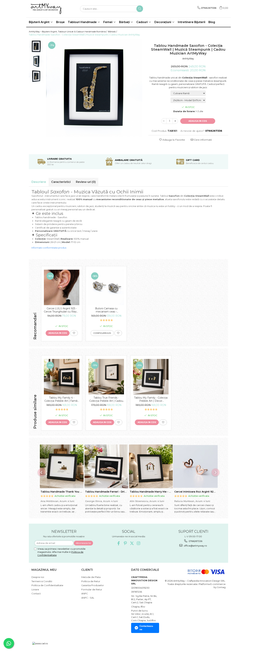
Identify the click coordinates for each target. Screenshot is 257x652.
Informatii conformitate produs (48, 247)
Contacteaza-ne (146, 628)
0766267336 (195, 541)
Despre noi (37, 577)
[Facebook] (119, 543)
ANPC (84, 593)
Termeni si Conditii (41, 581)
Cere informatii (202, 139)
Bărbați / (112, 31)
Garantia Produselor (92, 585)
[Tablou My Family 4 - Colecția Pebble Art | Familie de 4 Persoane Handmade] (61, 376)
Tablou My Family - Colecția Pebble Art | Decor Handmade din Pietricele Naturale (150, 399)
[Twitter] (132, 543)
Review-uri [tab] (86, 182)
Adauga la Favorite (173, 139)
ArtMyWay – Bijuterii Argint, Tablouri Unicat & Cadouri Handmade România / (68, 31)
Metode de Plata (91, 577)
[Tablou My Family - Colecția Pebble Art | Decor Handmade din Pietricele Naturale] (151, 376)
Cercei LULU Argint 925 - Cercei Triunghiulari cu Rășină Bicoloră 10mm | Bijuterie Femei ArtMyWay (61, 310)
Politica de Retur (90, 581)
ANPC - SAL (87, 597)
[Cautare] (139, 8)
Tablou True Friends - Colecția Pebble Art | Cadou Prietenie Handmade (106, 399)
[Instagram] (138, 543)
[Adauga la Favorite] (74, 333)
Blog (211, 22)
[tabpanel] (94, 88)
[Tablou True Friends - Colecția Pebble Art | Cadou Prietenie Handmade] (106, 376)
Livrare (35, 589)
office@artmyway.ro (195, 545)
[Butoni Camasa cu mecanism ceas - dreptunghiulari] (106, 287)
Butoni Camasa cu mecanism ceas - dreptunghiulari (106, 310)
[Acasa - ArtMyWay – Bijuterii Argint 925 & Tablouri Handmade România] (46, 9)
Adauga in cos (197, 121)
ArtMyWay (188, 58)
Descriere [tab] (38, 182)
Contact (36, 593)
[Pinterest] (125, 543)
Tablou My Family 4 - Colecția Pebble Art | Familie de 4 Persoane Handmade (61, 399)
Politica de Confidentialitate (47, 585)
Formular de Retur (91, 589)
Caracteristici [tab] (61, 182)
